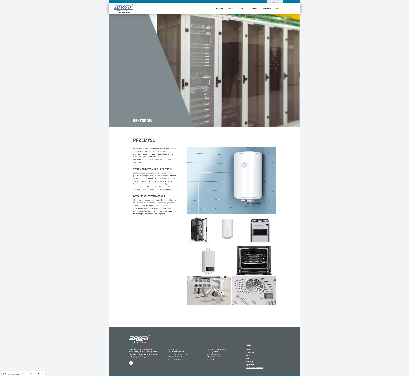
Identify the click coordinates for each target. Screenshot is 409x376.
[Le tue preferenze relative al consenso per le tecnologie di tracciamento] (11, 374)
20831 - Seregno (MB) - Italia (178, 354)
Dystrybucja (250, 364)
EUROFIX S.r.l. (172, 349)
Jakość (248, 355)
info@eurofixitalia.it (175, 357)
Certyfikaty (250, 352)
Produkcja (249, 361)
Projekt (248, 358)
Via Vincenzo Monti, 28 (176, 351)
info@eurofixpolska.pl (214, 357)
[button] (220, 8)
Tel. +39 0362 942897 (175, 359)
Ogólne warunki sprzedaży (255, 367)
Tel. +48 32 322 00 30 (214, 359)
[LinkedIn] (131, 363)
